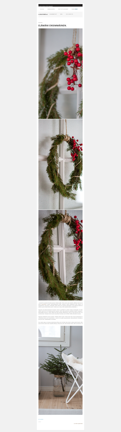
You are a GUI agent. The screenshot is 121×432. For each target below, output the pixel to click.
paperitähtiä (43, 304)
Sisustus (40, 22)
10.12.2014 (40, 419)
